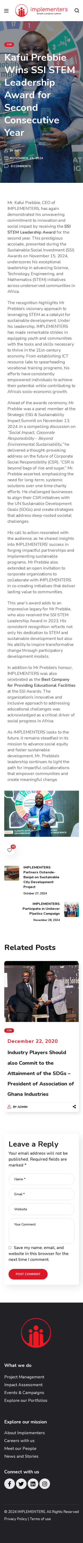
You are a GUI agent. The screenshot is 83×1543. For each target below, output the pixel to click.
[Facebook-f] (9, 1483)
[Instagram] (44, 1483)
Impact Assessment (23, 1385)
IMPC (18, 151)
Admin (22, 1107)
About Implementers (24, 1433)
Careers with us (19, 1441)
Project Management (24, 1377)
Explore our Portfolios (25, 1400)
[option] (41, 1040)
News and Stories (21, 1456)
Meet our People (20, 1448)
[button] (77, 10)
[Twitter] (21, 1483)
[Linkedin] (33, 1483)
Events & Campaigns (24, 1392)
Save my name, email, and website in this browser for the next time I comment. (39, 1253)
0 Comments (21, 166)
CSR (9, 44)
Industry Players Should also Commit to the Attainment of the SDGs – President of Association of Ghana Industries (40, 1073)
